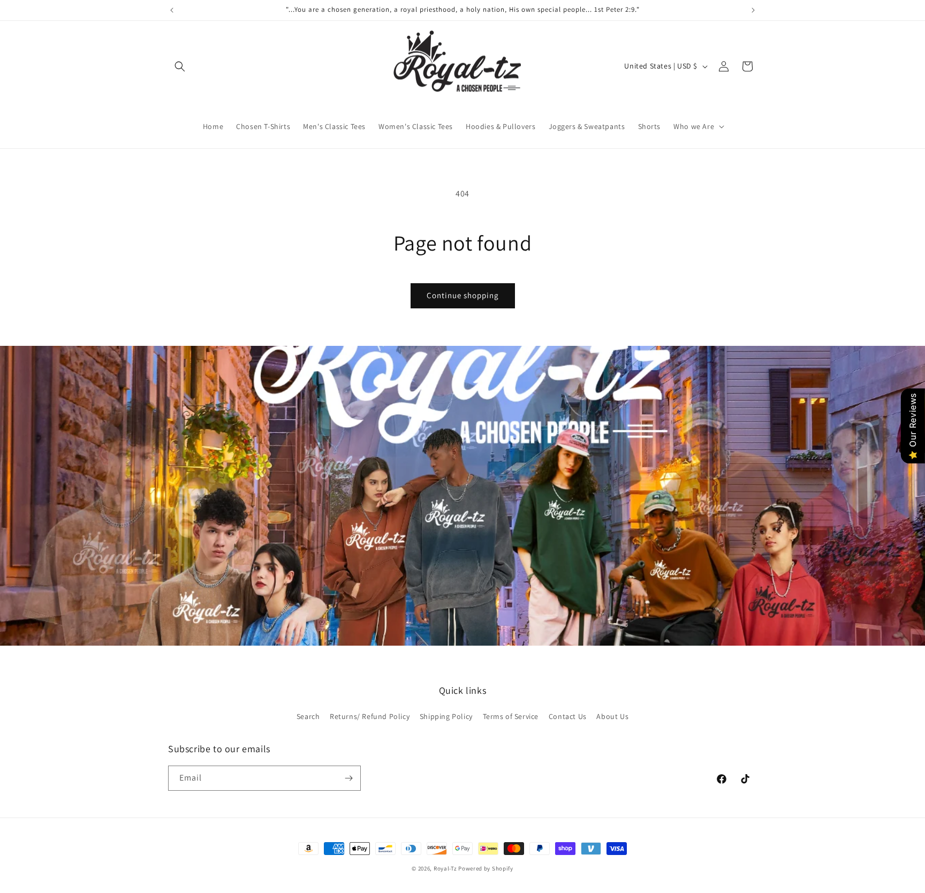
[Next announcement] (753, 10)
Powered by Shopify (485, 868)
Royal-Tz (445, 868)
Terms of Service (511, 716)
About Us (612, 716)
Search (308, 716)
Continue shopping (463, 295)
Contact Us (568, 716)
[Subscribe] (348, 778)
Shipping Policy (446, 716)
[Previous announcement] (172, 10)
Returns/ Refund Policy (370, 716)
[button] (180, 66)
